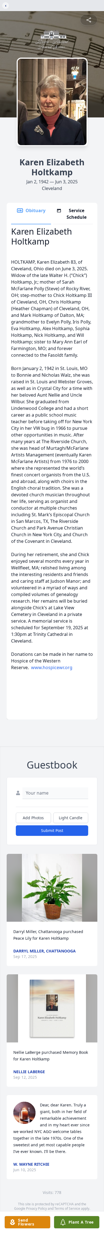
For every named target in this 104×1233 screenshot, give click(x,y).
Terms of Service (67, 1208)
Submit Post (52, 830)
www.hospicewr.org (51, 667)
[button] (52, 888)
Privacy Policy (36, 1208)
